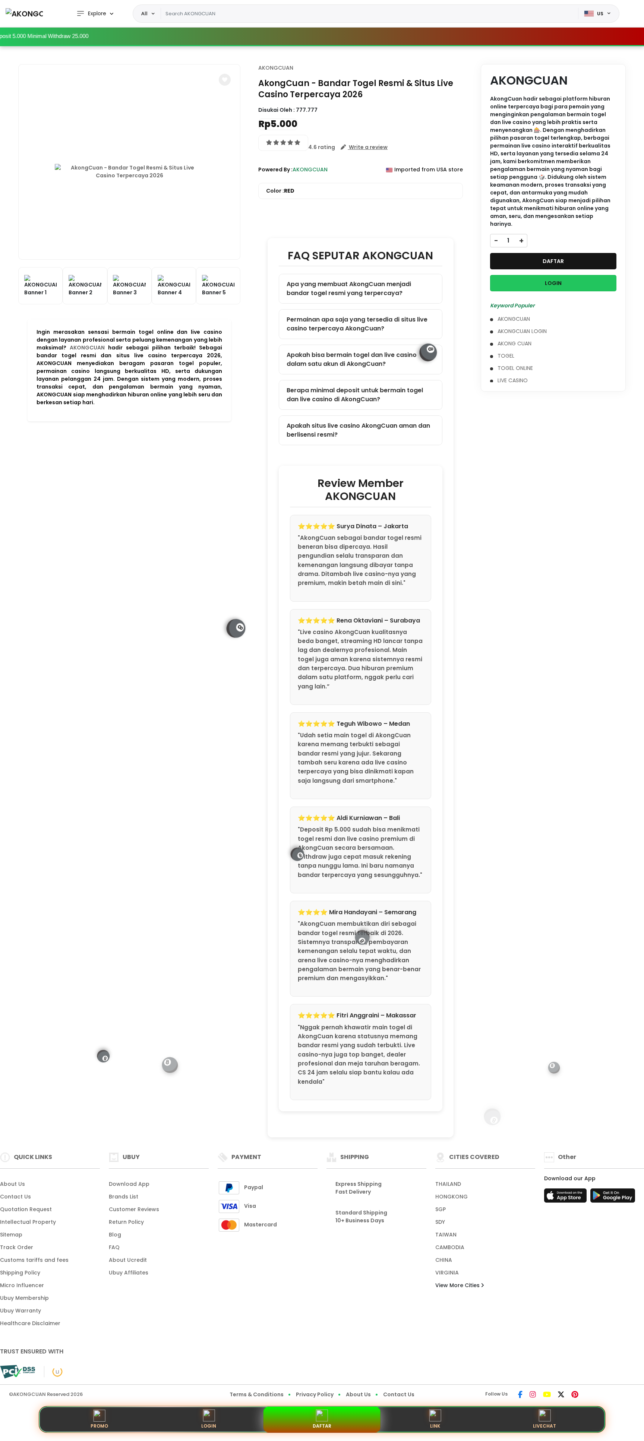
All (144, 13)
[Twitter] (561, 1395)
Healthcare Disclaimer (30, 1323)
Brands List (123, 1196)
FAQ (114, 1247)
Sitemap (11, 1234)
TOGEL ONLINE (515, 368)
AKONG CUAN (514, 343)
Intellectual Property (28, 1222)
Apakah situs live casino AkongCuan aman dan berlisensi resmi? (358, 430)
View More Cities (458, 1285)
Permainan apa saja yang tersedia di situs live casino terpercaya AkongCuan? (357, 324)
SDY (440, 1222)
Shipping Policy (20, 1272)
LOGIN (553, 283)
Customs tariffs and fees (34, 1260)
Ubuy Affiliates (128, 1272)
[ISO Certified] (53, 1371)
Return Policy (126, 1222)
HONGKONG (451, 1196)
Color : (280, 190)
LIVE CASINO (513, 380)
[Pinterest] (574, 1395)
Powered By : (275, 169)
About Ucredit (128, 1260)
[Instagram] (533, 1395)
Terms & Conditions (257, 1394)
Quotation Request (26, 1209)
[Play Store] (612, 1197)
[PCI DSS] (17, 1371)
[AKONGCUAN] (24, 13)
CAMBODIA (449, 1247)
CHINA (443, 1260)
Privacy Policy (315, 1394)
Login (208, 1426)
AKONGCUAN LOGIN (522, 331)
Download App (129, 1184)
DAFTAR (553, 261)
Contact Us (15, 1196)
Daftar (322, 1426)
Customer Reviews (134, 1209)
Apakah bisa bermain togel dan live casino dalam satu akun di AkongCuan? (352, 359)
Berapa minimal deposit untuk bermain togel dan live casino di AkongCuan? (355, 394)
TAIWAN (446, 1234)
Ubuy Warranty (20, 1310)
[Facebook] (520, 1395)
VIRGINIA (447, 1272)
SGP (440, 1209)
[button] (225, 80)
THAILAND (448, 1184)
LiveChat (544, 1426)
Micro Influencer (22, 1285)
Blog (115, 1234)
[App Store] (566, 1197)
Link (435, 1426)
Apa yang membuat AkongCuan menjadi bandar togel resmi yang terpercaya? (349, 288)
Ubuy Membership (24, 1298)
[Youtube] (547, 1395)
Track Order (16, 1247)
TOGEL (506, 356)
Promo (99, 1426)
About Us (12, 1184)
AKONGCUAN (87, 347)
